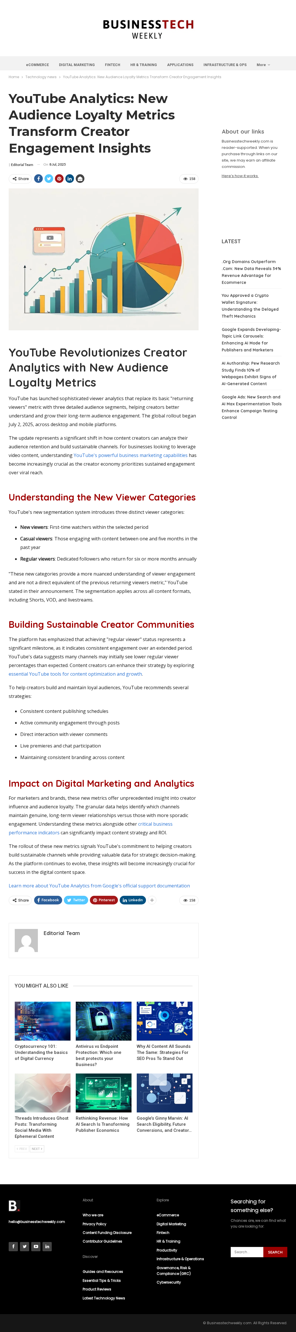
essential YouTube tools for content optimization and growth (75, 674)
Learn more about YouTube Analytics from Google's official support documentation (99, 886)
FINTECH (112, 65)
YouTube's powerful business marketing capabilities (131, 455)
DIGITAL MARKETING (77, 65)
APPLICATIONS (180, 65)
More (261, 65)
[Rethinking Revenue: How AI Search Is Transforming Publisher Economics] (104, 1093)
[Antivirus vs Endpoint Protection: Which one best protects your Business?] (104, 1021)
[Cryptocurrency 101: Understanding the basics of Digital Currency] (43, 1021)
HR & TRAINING (143, 65)
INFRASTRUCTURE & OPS (225, 65)
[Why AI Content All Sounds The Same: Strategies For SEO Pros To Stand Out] (165, 1021)
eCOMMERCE (37, 65)
